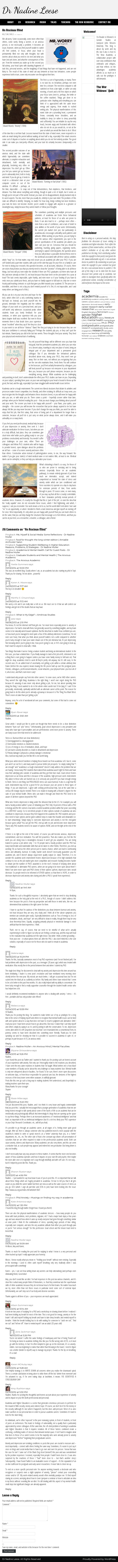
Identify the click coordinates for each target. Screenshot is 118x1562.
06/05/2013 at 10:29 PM (17, 957)
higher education (92, 316)
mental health (95, 320)
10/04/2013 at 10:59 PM (16, 1009)
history (101, 318)
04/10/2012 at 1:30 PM (16, 1205)
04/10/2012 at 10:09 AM (17, 1243)
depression (86, 304)
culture (113, 302)
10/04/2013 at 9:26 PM (16, 1054)
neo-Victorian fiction (95, 323)
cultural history (105, 302)
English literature (89, 312)
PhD (111, 322)
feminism (102, 312)
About (10, 22)
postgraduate (90, 325)
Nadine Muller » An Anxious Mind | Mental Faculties (43, 1046)
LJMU (84, 320)
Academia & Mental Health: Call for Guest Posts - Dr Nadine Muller (37, 551)
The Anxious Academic (28, 560)
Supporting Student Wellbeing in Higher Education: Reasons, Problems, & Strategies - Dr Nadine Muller (37, 546)
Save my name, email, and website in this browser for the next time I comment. (30, 1547)
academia (90, 296)
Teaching (65, 22)
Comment (6, 1504)
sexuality (108, 331)
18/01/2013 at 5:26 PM (20, 1335)
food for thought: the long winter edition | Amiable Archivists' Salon (36, 541)
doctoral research (97, 304)
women (109, 336)
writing (97, 338)
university (105, 333)
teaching (95, 333)
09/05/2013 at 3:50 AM (16, 716)
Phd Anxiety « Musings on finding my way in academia (44, 1197)
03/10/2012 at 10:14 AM (16, 1309)
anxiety (112, 299)
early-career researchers (102, 309)
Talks (53, 22)
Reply (8, 578)
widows (102, 335)
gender (86, 314)
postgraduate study (99, 328)
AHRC (107, 299)
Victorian (85, 336)
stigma (84, 333)
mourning (85, 323)
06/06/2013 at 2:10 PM (16, 622)
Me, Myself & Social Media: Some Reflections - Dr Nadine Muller (40, 535)
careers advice (94, 302)
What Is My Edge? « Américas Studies (35, 615)
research (98, 330)
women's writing (88, 338)
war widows (93, 336)
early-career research (96, 305)
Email (4, 1530)
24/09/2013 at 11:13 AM (16, 601)
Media (43, 22)
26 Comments (18, 34)
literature (109, 317)
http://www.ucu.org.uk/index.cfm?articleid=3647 (22, 1189)
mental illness (109, 320)
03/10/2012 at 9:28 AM (16, 1368)
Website (5, 1537)
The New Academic (84, 22)
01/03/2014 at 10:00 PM (17, 568)
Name (5, 1523)
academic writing (97, 299)
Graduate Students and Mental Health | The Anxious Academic (37, 556)
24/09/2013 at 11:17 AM (16, 586)
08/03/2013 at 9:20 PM (16, 1102)
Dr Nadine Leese (30, 10)
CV (19, 22)
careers (85, 302)
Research (30, 22)
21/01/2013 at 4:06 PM (16, 1175)
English (113, 309)
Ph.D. (104, 323)
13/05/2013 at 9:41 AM (20, 887)
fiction (111, 312)
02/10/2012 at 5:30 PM (16, 1392)
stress (89, 333)
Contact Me (104, 22)
